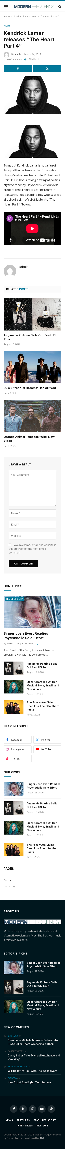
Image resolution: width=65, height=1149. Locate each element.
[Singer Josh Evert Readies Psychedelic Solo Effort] (32, 612)
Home (7, 16)
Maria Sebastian (17, 1066)
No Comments (14, 59)
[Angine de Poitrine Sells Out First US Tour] (32, 314)
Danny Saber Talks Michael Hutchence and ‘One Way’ (34, 1057)
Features (23, 1120)
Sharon (12, 1078)
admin (17, 54)
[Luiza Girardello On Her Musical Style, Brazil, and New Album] (13, 686)
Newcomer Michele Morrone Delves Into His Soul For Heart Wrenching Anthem (33, 1042)
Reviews (42, 1125)
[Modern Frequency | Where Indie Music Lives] (34, 6)
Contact (9, 880)
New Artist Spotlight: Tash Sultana (29, 1082)
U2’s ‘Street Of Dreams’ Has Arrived (30, 388)
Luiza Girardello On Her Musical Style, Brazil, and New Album (43, 685)
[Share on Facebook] (18, 68)
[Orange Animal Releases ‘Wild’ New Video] (32, 416)
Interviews (25, 1125)
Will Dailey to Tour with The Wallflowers (32, 1070)
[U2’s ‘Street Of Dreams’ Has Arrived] (32, 367)
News (7, 25)
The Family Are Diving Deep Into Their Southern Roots (43, 706)
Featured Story (14, 599)
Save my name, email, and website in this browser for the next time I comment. (32, 548)
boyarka (13, 1036)
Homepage (10, 886)
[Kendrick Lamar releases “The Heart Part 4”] (32, 95)
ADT (42, 1138)
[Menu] (6, 7)
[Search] (59, 7)
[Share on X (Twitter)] (47, 68)
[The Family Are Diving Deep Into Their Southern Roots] (13, 707)
